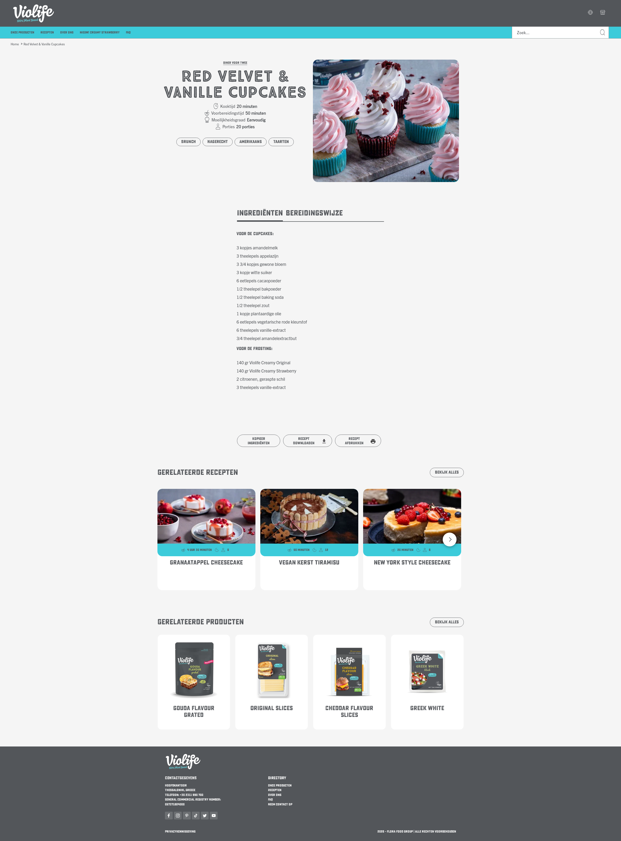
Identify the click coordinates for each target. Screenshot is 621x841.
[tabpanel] (310, 306)
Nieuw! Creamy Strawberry (100, 32)
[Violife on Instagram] (178, 815)
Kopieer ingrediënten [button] (259, 440)
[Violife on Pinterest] (187, 815)
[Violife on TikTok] (196, 815)
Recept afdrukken (354, 440)
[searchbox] (560, 32)
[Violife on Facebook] (169, 815)
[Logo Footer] (183, 755)
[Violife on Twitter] (205, 815)
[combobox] (560, 32)
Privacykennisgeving (180, 831)
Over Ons (67, 32)
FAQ (128, 32)
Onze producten (22, 32)
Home (15, 44)
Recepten (47, 32)
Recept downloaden (303, 440)
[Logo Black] (33, 2)
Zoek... (603, 32)
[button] (590, 13)
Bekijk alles (447, 472)
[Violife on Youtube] (214, 815)
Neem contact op (280, 804)
